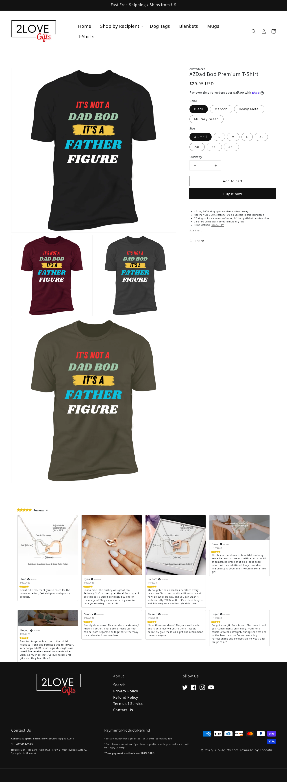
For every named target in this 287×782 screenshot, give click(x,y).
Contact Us (123, 709)
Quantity (195, 157)
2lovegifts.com (227, 750)
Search (119, 685)
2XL (197, 147)
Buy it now (232, 194)
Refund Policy (125, 697)
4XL (231, 147)
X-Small (200, 137)
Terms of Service (128, 703)
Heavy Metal (249, 109)
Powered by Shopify (255, 750)
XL (261, 137)
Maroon (221, 109)
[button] (254, 31)
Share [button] (199, 241)
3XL (214, 147)
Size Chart (195, 230)
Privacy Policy (125, 691)
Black (198, 109)
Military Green (206, 119)
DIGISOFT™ (217, 224)
